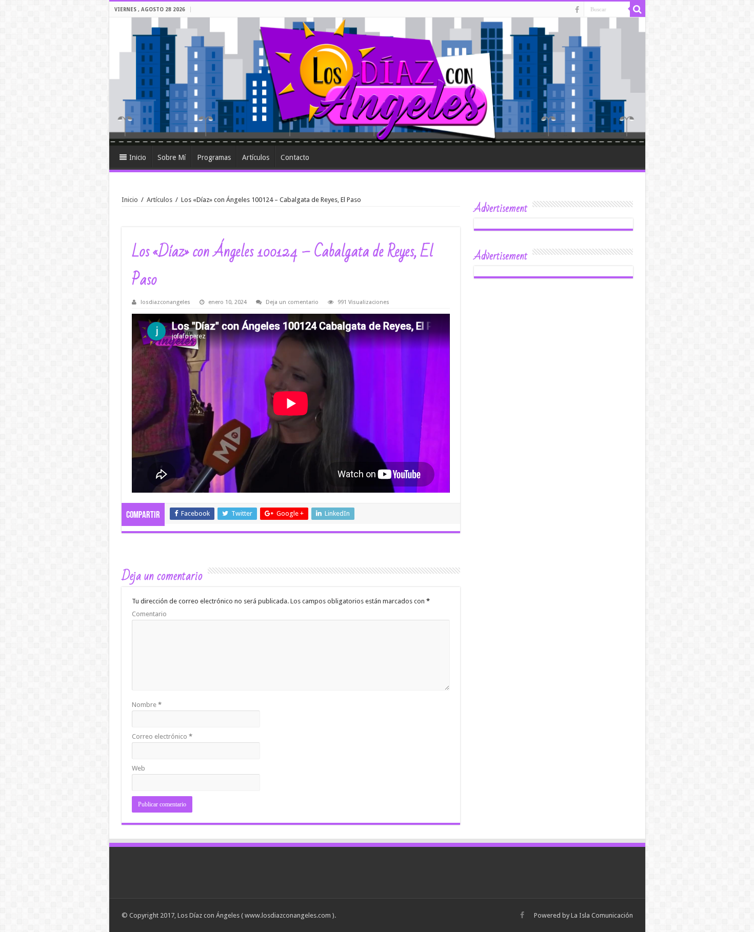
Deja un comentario (292, 302)
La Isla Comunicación (602, 915)
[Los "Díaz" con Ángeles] (377, 81)
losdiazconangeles (165, 302)
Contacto (295, 157)
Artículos (255, 157)
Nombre (147, 704)
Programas (214, 157)
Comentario (149, 614)
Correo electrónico (162, 736)
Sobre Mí (171, 157)
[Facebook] (577, 10)
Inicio (137, 157)
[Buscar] (637, 9)
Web (138, 768)
